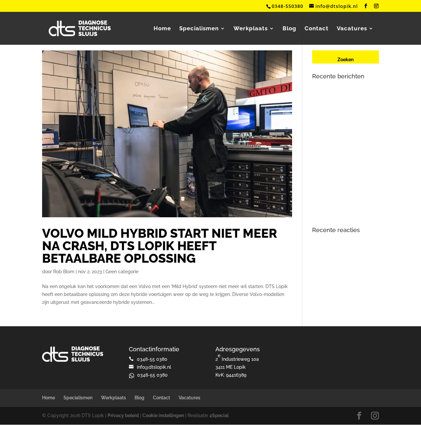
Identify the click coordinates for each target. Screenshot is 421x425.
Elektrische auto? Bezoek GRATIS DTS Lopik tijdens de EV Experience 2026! (343, 94)
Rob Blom (63, 271)
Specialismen (199, 29)
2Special (219, 415)
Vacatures (352, 29)
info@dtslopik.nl (154, 367)
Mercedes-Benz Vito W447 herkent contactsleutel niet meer (341, 145)
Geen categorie (122, 271)
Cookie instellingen (163, 415)
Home (162, 29)
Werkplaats (251, 29)
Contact (317, 29)
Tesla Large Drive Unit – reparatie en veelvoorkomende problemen (345, 171)
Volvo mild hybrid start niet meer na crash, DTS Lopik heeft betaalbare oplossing (159, 246)
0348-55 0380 (152, 375)
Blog (289, 29)
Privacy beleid (123, 415)
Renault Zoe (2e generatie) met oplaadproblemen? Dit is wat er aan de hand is (345, 119)
